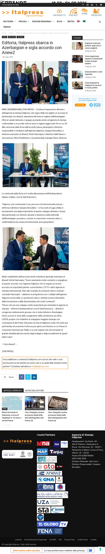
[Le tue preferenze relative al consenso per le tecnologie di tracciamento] (100, 549)
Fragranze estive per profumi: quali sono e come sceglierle (93, 45)
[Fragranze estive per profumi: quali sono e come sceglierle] (77, 46)
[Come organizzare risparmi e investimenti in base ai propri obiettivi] (77, 59)
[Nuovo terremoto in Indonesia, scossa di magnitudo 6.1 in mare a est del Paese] (12, 403)
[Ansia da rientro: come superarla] (77, 74)
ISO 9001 (52, 539)
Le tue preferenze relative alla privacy (64, 550)
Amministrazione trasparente (35, 539)
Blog (59, 21)
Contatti (93, 539)
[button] (100, 22)
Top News (20, 37)
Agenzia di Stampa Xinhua (34, 409)
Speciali (23, 21)
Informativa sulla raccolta (26, 550)
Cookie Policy (82, 539)
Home (4, 33)
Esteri (11, 33)
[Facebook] (83, 5)
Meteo (71, 21)
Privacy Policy (69, 539)
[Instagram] (87, 5)
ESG (60, 539)
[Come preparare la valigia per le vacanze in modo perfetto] (77, 85)
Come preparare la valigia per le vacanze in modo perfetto (93, 85)
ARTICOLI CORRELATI (13, 391)
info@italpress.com (40, 366)
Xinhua (7, 26)
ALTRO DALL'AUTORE (34, 391)
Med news (12, 37)
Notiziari (8, 21)
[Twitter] (96, 5)
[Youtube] (101, 5)
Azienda (18, 539)
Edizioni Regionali (41, 21)
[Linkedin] (92, 5)
